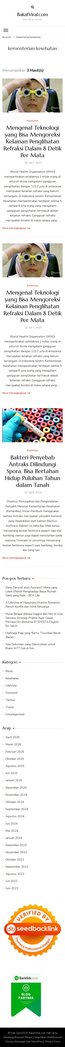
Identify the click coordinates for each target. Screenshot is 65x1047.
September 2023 (17, 867)
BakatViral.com (32, 14)
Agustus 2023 (15, 874)
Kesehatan (32, 121)
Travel (10, 707)
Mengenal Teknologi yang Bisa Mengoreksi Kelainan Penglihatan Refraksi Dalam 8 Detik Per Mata (32, 141)
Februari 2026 (15, 752)
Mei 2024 (12, 831)
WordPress (37, 1041)
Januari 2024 (14, 838)
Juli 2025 (12, 773)
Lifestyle (11, 685)
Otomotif (11, 693)
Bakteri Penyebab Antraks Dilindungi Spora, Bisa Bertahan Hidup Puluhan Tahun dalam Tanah (32, 471)
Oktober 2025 (15, 759)
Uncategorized (15, 714)
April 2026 (13, 737)
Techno (10, 700)
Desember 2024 (16, 788)
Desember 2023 (16, 845)
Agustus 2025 (15, 766)
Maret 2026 (13, 744)
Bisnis (9, 671)
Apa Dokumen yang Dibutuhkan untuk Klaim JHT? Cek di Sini (30, 646)
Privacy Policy (52, 1041)
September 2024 (17, 809)
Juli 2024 (12, 824)
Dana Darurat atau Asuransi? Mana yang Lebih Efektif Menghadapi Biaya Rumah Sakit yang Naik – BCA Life (31, 591)
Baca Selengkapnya (14, 228)
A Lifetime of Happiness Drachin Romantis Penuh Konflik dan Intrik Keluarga (33, 604)
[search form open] (32, 7)
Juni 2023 (12, 888)
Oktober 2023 (15, 859)
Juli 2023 (12, 881)
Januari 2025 (14, 780)
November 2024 (16, 795)
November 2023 (16, 852)
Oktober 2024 (15, 802)
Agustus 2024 (15, 816)
